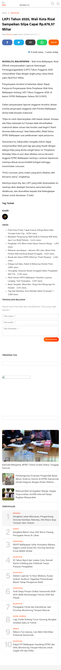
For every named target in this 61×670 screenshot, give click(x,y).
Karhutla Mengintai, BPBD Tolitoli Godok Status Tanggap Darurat (30, 466)
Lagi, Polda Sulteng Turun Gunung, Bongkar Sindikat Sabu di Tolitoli (35, 621)
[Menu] (4, 3)
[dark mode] (58, 3)
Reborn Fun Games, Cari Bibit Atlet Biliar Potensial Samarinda (33, 633)
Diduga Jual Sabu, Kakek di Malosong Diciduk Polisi (30, 264)
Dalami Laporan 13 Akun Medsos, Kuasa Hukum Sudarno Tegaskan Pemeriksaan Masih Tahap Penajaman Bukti (33, 579)
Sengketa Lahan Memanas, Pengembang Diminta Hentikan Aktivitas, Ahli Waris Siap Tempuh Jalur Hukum (34, 520)
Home (4, 13)
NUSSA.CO (24, 5)
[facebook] (7, 42)
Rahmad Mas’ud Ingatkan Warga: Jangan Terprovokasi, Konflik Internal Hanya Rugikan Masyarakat (36, 494)
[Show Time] (39, 34)
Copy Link (54, 42)
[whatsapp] (42, 42)
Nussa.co (9, 34)
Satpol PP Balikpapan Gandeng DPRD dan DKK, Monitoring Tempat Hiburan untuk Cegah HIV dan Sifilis (34, 647)
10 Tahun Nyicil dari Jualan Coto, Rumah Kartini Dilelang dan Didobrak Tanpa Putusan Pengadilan (33, 563)
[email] (30, 42)
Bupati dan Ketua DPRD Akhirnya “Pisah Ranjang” (29, 257)
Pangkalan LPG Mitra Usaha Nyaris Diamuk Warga (30, 244)
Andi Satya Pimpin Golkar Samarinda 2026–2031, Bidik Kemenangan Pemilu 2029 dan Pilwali (35, 594)
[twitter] (19, 42)
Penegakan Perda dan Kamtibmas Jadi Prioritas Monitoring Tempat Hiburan (32, 608)
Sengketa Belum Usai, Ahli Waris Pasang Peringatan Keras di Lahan (33, 534)
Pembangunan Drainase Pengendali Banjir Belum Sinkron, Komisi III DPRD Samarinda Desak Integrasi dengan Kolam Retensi (37, 479)
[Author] (5, 217)
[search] (52, 3)
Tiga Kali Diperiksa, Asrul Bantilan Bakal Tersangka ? (30, 291)
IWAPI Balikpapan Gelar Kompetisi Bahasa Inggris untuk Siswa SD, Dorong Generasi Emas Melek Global (34, 548)
